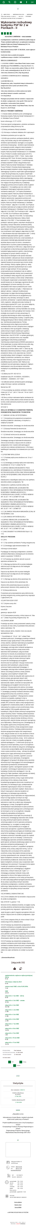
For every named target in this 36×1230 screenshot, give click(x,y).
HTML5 (15, 1217)
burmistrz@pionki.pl (16, 1170)
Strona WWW (18, 1207)
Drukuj (5, 33)
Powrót (8, 33)
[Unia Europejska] (19, 1110)
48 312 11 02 (19, 1168)
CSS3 (18, 1217)
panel (32, 2)
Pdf (2, 33)
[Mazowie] (18, 1110)
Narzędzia (15, 2)
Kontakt (11, 33)
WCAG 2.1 (23, 1217)
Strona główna (18, 1202)
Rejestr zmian (18, 1205)
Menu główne (21, 2)
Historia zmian (6, 1057)
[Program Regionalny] (16, 1110)
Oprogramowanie (21, 968)
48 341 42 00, (19, 1166)
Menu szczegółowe (26, 2)
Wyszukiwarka (9, 2)
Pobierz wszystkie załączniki (14, 968)
